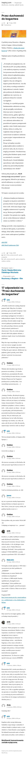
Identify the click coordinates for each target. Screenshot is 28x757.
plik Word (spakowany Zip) (10, 245)
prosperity (4, 257)
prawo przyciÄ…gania (16, 255)
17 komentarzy (7, 25)
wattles (8, 261)
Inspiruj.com (6, 3)
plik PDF (4, 242)
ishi (4, 23)
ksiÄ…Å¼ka (6, 255)
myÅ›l (4, 259)
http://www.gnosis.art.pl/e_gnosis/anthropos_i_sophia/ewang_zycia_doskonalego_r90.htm (14, 600)
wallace (4, 261)
